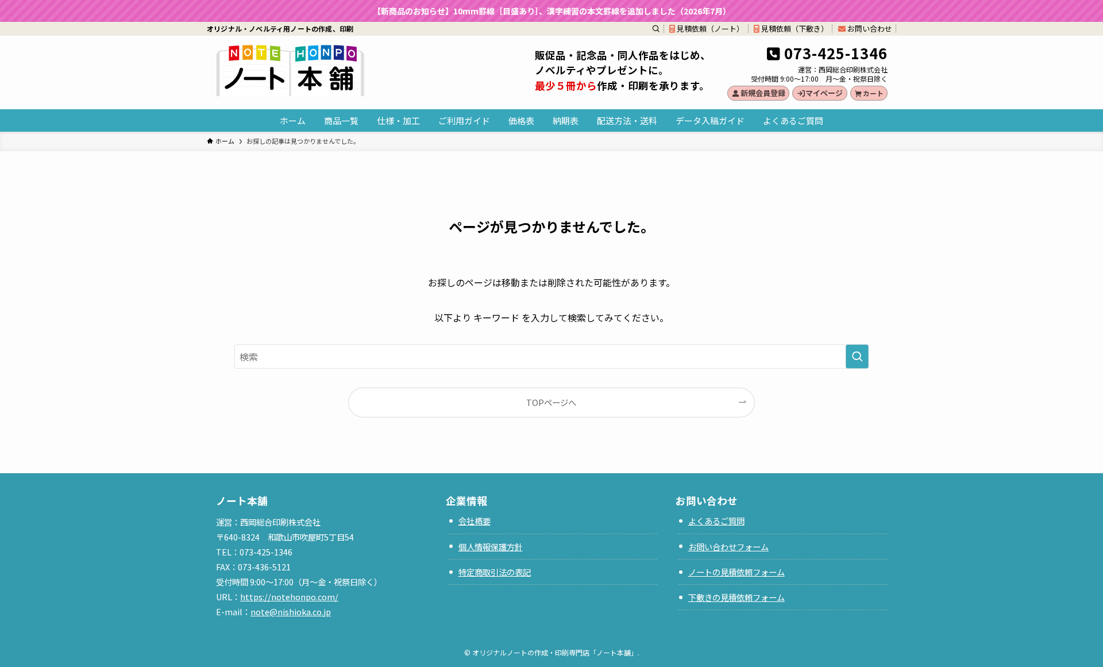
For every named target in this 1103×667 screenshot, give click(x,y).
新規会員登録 (763, 92)
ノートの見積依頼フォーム (736, 572)
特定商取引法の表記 (494, 572)
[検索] (656, 28)
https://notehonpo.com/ (289, 597)
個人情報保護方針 (490, 546)
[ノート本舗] (290, 70)
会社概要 (474, 521)
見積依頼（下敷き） (793, 28)
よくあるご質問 (716, 521)
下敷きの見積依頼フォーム (736, 597)
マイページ (824, 92)
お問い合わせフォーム (728, 546)
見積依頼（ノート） (709, 28)
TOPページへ (551, 402)
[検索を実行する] (857, 356)
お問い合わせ (869, 28)
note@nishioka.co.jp (290, 611)
